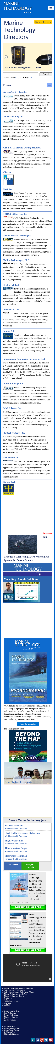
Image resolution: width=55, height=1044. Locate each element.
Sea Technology (10, 1013)
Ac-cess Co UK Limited (15, 91)
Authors (7, 1000)
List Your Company (43, 22)
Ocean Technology (11, 1015)
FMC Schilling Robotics (15, 214)
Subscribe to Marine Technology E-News (19, 992)
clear (30, 77)
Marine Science (10, 1021)
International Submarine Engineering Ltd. (24, 359)
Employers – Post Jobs (30, 866)
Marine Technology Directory (14, 996)
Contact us (8, 998)
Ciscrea (7, 172)
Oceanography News (12, 1011)
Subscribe (28, 907)
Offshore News (9, 1026)
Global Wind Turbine (11, 1030)
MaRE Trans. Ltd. (12, 408)
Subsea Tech (9, 482)
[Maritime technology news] (17, 9)
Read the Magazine (28, 724)
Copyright (7, 1004)
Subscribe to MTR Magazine (14, 990)
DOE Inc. (8, 189)
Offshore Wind (9, 1032)
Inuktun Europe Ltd (13, 383)
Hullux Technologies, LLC (16, 260)
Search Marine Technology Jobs (27, 820)
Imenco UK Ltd (11, 309)
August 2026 (28, 649)
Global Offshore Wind (12, 1028)
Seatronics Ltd (10, 457)
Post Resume (13, 864)
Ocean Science (10, 1019)
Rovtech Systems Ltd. (14, 432)
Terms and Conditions (12, 1002)
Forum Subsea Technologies (17, 235)
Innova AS (8, 331)
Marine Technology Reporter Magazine (18, 988)
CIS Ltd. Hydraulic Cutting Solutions (22, 147)
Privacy (7, 1006)
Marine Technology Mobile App (15, 994)
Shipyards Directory (11, 1034)
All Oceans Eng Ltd (13, 116)
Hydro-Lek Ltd (11, 285)
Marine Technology (11, 1017)
